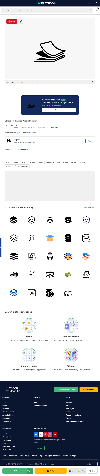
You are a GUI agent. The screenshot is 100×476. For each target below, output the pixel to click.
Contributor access (66, 389)
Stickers (5, 409)
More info (57, 105)
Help (68, 397)
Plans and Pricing (8, 446)
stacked (32, 162)
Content (6, 397)
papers (40, 162)
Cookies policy (36, 456)
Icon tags (6, 418)
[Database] (68, 238)
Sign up (39, 448)
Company (6, 429)
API (35, 402)
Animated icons (8, 415)
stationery (50, 162)
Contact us (6, 437)
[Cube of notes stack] (13, 238)
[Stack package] (86, 274)
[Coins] (13, 274)
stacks (65, 162)
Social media (40, 429)
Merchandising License (75, 421)
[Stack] (31, 238)
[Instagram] (50, 434)
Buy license (59, 110)
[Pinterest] (45, 434)
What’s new (6, 449)
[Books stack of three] (50, 274)
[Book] (68, 292)
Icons (4, 406)
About (4, 434)
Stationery (22, 149)
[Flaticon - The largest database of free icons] (47, 3)
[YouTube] (55, 434)
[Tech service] (50, 256)
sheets (8, 166)
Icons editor (70, 412)
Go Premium (88, 389)
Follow (68, 418)
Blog (4, 443)
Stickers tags (7, 421)
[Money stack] (68, 274)
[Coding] (31, 256)
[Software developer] (31, 292)
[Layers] (50, 220)
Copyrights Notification (52, 456)
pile (58, 162)
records (82, 162)
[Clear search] (85, 10)
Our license (6, 440)
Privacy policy (24, 456)
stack (8, 162)
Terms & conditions (9, 456)
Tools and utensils (21, 166)
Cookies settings (69, 456)
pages (73, 162)
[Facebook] (36, 434)
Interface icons (8, 412)
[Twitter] (41, 434)
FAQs (68, 406)
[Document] (31, 274)
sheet (16, 162)
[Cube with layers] (13, 256)
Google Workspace (41, 406)
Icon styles (70, 409)
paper (23, 162)
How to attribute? (29, 133)
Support (69, 402)
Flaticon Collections (73, 415)
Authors (5, 402)
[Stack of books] (86, 256)
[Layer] (13, 220)
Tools (37, 397)
